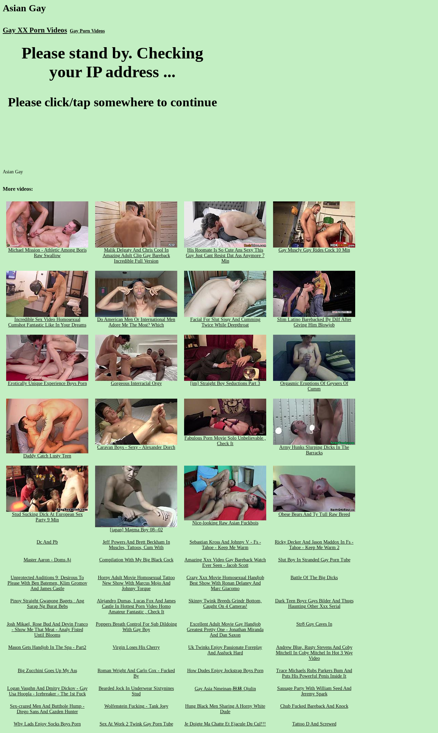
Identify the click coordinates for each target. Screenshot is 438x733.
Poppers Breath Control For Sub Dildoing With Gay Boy (136, 627)
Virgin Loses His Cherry (136, 647)
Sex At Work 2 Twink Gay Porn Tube (136, 724)
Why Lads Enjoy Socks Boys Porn (47, 724)
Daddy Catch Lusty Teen (47, 455)
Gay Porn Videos (87, 31)
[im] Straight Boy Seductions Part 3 (225, 383)
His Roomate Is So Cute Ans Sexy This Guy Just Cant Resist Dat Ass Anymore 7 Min (225, 256)
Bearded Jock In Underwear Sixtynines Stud (136, 691)
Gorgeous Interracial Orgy (136, 383)
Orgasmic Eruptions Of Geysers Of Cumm (314, 386)
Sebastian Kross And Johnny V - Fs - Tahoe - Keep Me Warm (225, 544)
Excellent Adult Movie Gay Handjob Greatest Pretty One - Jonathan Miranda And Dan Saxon (225, 630)
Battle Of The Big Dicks (314, 577)
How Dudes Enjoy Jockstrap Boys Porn (225, 670)
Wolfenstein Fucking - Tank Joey (136, 706)
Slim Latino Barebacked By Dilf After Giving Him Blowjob (314, 322)
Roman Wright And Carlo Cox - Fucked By (136, 673)
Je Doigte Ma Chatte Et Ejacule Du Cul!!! (225, 724)
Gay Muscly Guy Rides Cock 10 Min (314, 250)
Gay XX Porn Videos (35, 30)
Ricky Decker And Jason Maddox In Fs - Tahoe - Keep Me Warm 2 (314, 544)
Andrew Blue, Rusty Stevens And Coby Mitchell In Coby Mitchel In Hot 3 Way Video (314, 653)
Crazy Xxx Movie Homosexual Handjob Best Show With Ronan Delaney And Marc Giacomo (225, 583)
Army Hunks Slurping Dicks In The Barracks (314, 450)
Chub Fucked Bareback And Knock (314, 706)
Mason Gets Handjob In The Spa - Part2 (47, 647)
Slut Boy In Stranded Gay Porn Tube (314, 559)
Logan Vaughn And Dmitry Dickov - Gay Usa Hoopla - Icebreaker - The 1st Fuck (47, 691)
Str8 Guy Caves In (314, 624)
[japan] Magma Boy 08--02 (136, 529)
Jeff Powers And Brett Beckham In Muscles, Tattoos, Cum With (136, 544)
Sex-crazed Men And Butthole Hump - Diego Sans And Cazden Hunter (47, 709)
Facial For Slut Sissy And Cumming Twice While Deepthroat (225, 322)
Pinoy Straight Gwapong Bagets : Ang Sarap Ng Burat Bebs (47, 603)
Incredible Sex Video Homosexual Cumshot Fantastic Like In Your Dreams (47, 322)
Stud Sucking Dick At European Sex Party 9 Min (47, 517)
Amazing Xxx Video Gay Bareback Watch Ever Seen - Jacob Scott (225, 562)
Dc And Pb (47, 542)
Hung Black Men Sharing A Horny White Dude (225, 709)
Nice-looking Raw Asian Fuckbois (225, 522)
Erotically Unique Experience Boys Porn (47, 383)
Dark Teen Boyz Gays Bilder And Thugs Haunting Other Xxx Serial (314, 603)
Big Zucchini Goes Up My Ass (47, 670)
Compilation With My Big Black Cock (136, 559)
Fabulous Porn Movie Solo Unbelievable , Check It (225, 441)
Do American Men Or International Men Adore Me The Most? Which (136, 322)
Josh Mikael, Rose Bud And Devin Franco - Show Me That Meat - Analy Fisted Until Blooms (47, 630)
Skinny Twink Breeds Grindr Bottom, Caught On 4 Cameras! (225, 603)
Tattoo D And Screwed (314, 724)
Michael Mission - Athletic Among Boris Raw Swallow (47, 253)
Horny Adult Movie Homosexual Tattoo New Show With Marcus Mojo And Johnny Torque (136, 583)
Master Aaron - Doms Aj (47, 559)
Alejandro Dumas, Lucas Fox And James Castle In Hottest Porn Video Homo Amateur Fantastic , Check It (136, 606)
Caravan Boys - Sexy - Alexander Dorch (136, 447)
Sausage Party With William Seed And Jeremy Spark (314, 691)
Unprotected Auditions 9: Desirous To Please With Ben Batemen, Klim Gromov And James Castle (47, 583)
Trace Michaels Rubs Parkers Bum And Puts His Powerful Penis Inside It (314, 673)
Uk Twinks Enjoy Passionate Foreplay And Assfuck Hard (225, 650)
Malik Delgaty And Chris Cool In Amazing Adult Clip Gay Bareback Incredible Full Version (136, 256)
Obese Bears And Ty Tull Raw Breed (314, 514)
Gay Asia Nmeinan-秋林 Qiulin (225, 688)
